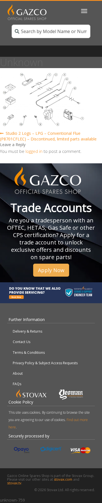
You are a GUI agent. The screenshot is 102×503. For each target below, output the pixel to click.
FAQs (17, 383)
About (18, 373)
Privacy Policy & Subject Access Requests (45, 363)
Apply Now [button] (51, 270)
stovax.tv (14, 483)
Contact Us (21, 341)
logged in (34, 151)
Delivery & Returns (27, 331)
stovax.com (63, 479)
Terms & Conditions (29, 352)
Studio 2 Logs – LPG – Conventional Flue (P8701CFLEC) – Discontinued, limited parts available (48, 136)
